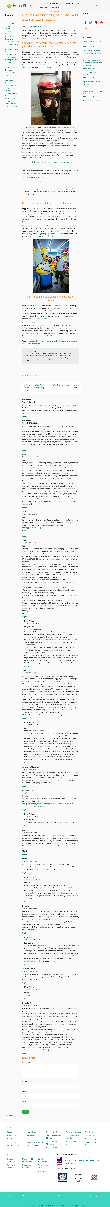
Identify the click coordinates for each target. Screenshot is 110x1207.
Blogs (77, 3)
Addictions (11, 1139)
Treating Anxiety (88, 46)
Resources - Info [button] (56, 3)
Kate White (38, 26)
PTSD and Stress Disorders (72, 1136)
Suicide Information (42, 1160)
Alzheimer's (11, 1142)
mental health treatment (62, 127)
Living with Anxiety (11, 78)
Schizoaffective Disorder (91, 1143)
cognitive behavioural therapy (38, 341)
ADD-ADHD (12, 1135)
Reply (24, 416)
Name (24, 1082)
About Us (22, 1196)
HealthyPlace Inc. (37, 1206)
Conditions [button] (42, 3)
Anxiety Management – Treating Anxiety (11, 36)
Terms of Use (55, 1196)
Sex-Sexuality (90, 1139)
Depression (30, 1135)
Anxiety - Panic (13, 1146)
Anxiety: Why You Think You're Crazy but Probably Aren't (34, 387)
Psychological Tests (46, 7)
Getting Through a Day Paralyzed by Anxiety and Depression (92, 62)
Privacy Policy (69, 1196)
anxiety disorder (61, 35)
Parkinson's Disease (54, 1147)
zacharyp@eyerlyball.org (31, 528)
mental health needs (49, 336)
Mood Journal (43, 1171)
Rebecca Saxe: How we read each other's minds (50, 162)
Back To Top (9, 1115)
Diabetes (30, 1139)
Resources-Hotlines (26, 1166)
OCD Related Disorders (51, 1142)
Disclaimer (81, 1196)
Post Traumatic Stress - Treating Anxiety (11, 88)
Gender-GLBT (52, 1132)
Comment (26, 1062)
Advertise (44, 1196)
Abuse (9, 1132)
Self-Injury (89, 1135)
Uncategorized (10, 21)
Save (25, 1111)
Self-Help (89, 1132)
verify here (69, 1163)
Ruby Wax (66, 214)
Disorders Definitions (11, 1160)
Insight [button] (68, 3)
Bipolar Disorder (32, 1132)
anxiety (25, 33)
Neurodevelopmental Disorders (54, 1136)
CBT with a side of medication (46, 236)
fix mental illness (40, 318)
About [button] (57, 7)
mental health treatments (60, 341)
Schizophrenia (71, 1145)
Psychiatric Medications (11, 1166)
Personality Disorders (74, 1132)
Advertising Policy (95, 1196)
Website (25, 1101)
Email (24, 1091)
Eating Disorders (32, 1146)
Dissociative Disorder (34, 1142)
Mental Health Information (27, 1160)
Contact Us (33, 1196)
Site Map (12, 1196)
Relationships (71, 1141)
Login (97, 5)
